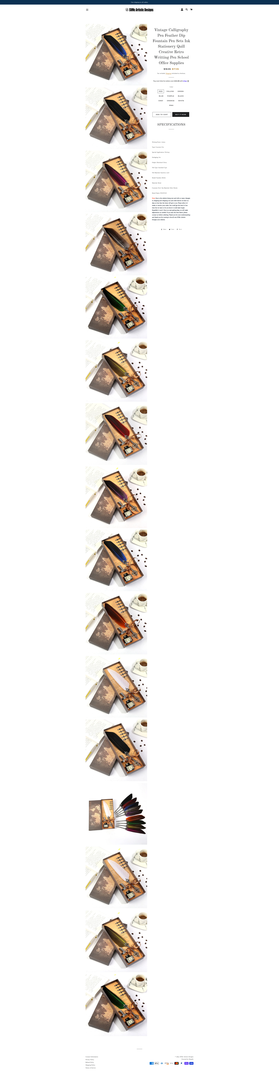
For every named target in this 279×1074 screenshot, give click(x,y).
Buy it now (180, 114)
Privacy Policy (90, 1059)
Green (181, 91)
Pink (171, 105)
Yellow (170, 91)
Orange (170, 101)
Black (181, 96)
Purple (170, 96)
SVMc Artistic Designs (186, 1057)
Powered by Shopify (187, 1059)
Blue (161, 96)
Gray (160, 101)
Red (161, 91)
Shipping (168, 73)
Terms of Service (91, 1068)
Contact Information (92, 1057)
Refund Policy (90, 1062)
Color (171, 87)
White (181, 101)
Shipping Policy (90, 1065)
